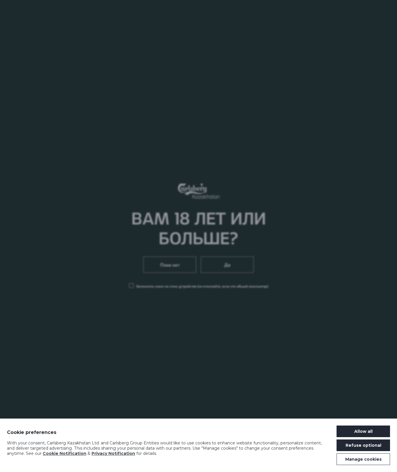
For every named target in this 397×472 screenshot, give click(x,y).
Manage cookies (363, 459)
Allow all (363, 431)
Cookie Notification (64, 453)
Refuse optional (363, 445)
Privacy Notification (113, 453)
